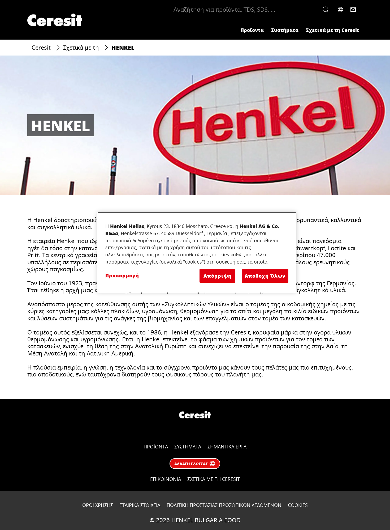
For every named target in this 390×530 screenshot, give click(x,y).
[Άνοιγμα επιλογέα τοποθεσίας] (340, 9)
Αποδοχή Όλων (265, 275)
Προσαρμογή (122, 275)
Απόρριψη (217, 275)
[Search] (327, 9)
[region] (196, 252)
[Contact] (353, 9)
